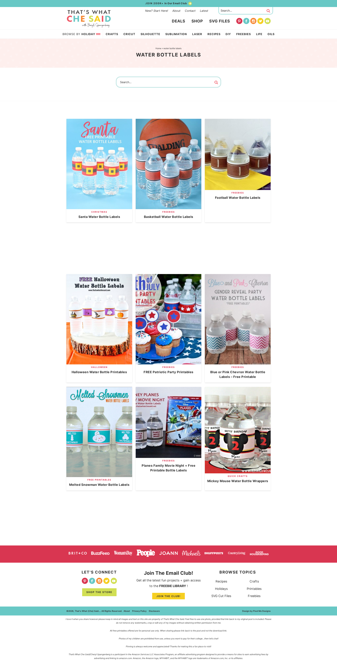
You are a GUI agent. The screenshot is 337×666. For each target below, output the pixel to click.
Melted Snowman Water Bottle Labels (99, 485)
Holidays (221, 589)
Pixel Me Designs (262, 611)
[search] (268, 11)
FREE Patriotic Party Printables (168, 372)
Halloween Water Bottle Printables (99, 372)
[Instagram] (253, 21)
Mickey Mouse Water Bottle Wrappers (237, 481)
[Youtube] (268, 21)
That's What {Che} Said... (88, 19)
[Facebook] (246, 21)
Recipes (221, 581)
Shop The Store (99, 592)
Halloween (99, 367)
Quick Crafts (238, 476)
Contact (190, 10)
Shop (197, 21)
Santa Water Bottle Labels (99, 217)
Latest (204, 10)
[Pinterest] (239, 21)
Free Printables (99, 479)
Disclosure (154, 611)
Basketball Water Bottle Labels (168, 217)
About (176, 10)
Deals (178, 21)
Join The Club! (168, 596)
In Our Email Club (166, 3)
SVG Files (219, 21)
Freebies (168, 212)
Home (158, 48)
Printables (254, 589)
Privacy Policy (139, 611)
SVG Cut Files (221, 596)
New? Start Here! (156, 10)
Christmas (99, 212)
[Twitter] (260, 21)
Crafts (254, 581)
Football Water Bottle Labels (237, 197)
